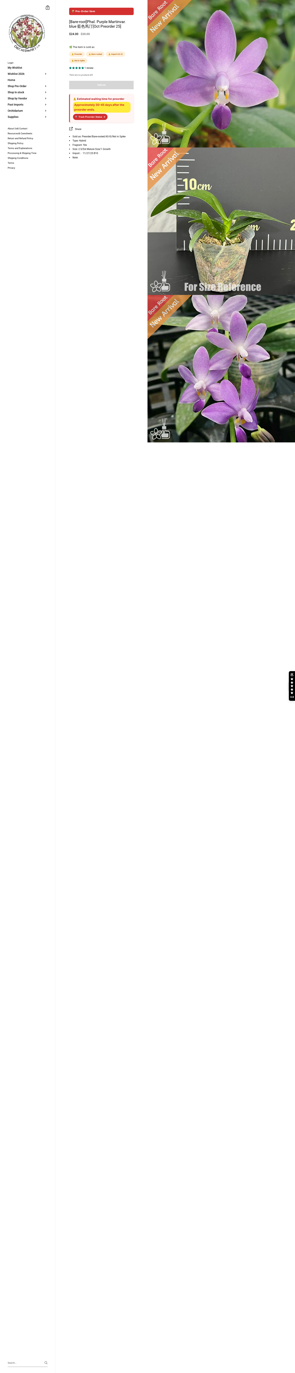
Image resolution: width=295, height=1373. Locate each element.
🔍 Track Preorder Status (90, 116)
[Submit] (46, 1362)
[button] (77, 68)
